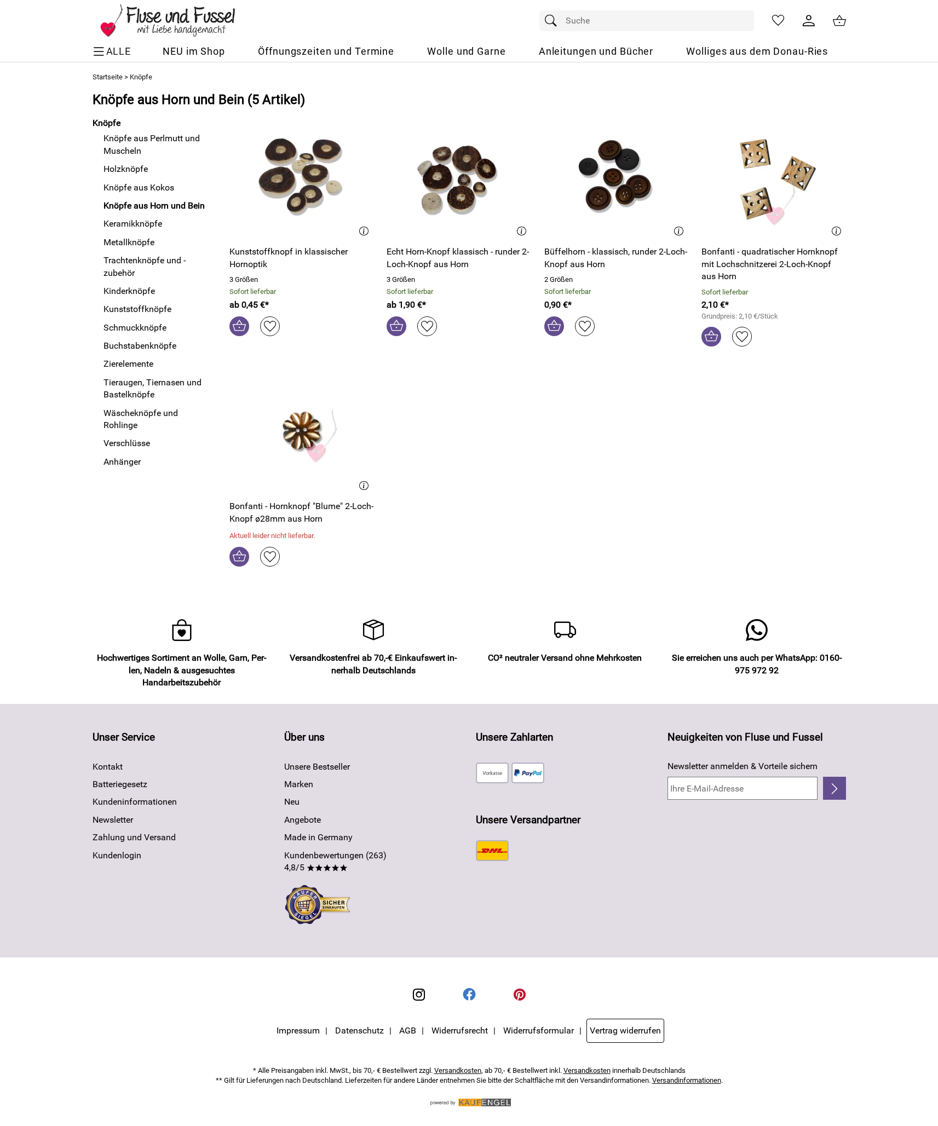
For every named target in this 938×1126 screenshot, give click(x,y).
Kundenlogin (117, 855)
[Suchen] (553, 20)
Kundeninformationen (135, 801)
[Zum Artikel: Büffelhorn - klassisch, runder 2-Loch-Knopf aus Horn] (616, 177)
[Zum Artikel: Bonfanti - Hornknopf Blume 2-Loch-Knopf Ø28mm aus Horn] (301, 432)
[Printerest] (520, 995)
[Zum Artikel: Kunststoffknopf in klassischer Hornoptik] (301, 177)
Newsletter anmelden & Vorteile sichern (742, 766)
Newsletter (113, 820)
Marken (298, 784)
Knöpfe (141, 77)
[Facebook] (469, 995)
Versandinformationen (686, 1080)
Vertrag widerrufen (625, 1030)
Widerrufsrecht (459, 1030)
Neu (292, 801)
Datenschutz (359, 1030)
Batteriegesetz (120, 784)
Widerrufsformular (538, 1030)
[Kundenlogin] (808, 20)
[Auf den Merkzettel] (270, 326)
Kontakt (108, 766)
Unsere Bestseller (317, 766)
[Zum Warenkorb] (839, 20)
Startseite (108, 77)
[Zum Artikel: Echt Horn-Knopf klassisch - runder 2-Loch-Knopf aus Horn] (459, 177)
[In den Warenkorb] (239, 326)
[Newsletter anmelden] (834, 788)
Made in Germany (318, 837)
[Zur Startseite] (175, 20)
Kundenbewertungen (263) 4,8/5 (335, 861)
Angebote (302, 820)
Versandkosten (457, 1070)
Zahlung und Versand (134, 837)
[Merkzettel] (778, 20)
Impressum (298, 1030)
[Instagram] (419, 995)
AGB (407, 1030)
